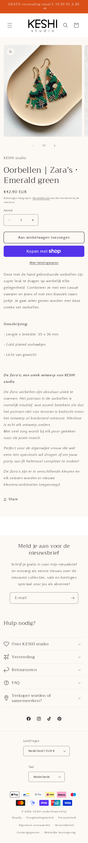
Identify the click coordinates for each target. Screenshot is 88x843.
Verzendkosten (41, 198)
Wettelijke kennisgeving (60, 832)
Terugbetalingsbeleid (40, 817)
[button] (9, 25)
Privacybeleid (67, 817)
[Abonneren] (72, 598)
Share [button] (13, 499)
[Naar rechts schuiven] (54, 145)
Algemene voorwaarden (34, 825)
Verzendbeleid (64, 825)
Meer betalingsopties (44, 262)
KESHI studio (41, 811)
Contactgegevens (28, 832)
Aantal (8, 210)
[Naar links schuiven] (33, 145)
